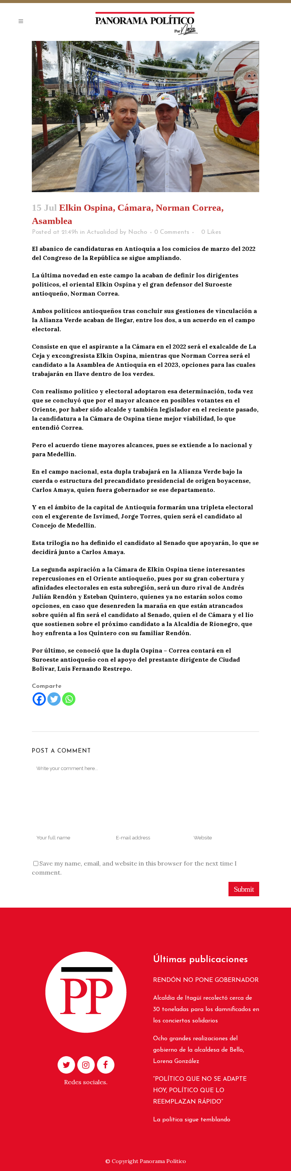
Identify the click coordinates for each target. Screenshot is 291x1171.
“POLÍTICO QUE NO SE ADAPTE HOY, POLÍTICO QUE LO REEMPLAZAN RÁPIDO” (200, 1090)
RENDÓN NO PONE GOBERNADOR (206, 980)
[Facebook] (39, 699)
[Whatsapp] (68, 699)
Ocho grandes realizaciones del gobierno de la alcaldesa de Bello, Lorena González (198, 1050)
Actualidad (102, 232)
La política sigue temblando (191, 1120)
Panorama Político (163, 1161)
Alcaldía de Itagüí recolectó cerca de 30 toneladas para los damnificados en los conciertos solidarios (206, 1009)
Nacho (137, 232)
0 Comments (171, 232)
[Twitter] (54, 699)
